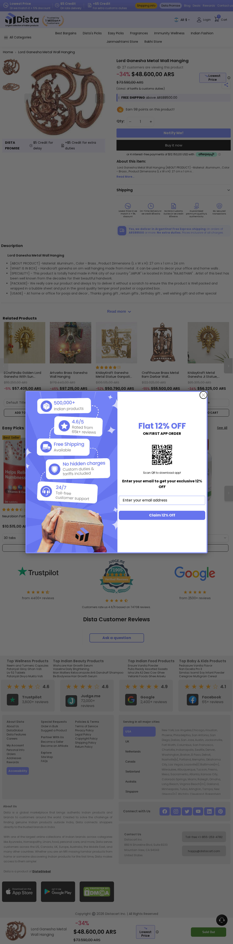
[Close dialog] (203, 395)
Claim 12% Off (162, 515)
